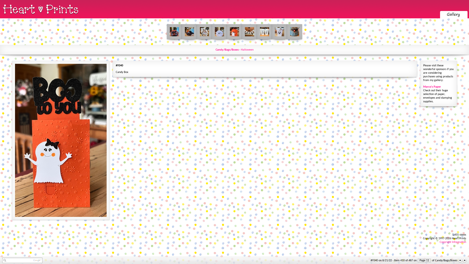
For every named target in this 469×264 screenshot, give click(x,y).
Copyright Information (453, 242)
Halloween (247, 49)
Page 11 (424, 260)
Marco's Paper (432, 86)
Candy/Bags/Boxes (227, 49)
